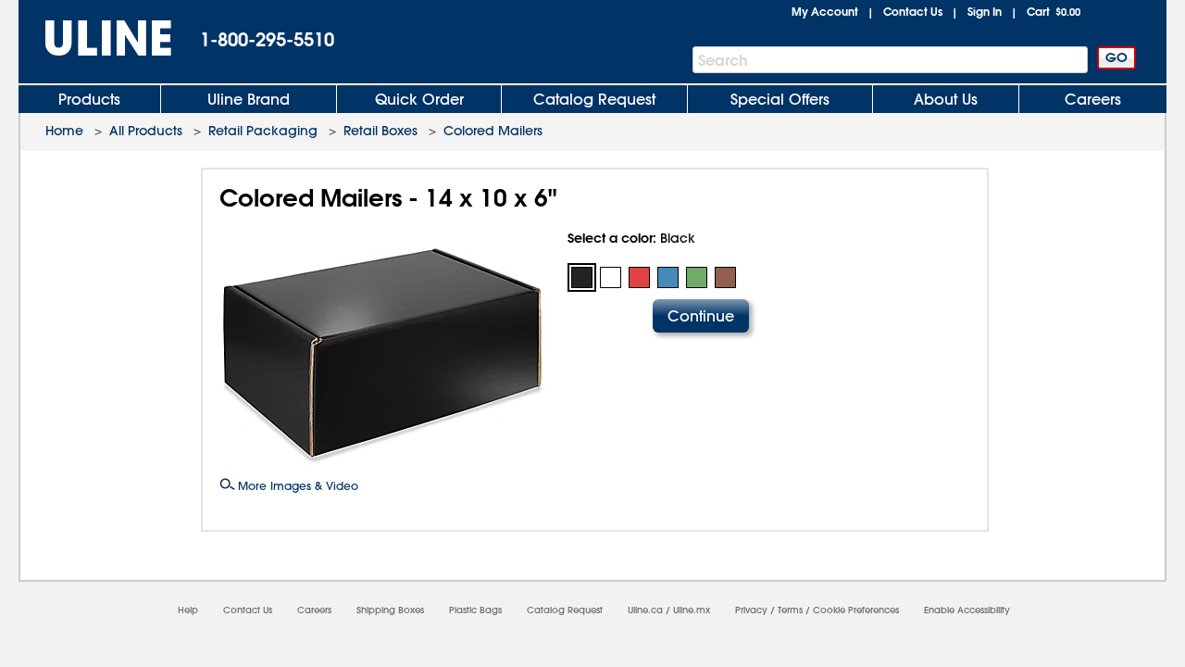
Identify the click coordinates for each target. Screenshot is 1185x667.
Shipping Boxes (390, 610)
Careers (1093, 99)
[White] (610, 277)
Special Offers (780, 99)
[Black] (582, 277)
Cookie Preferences (856, 610)
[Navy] (668, 277)
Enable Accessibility (967, 610)
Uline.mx (691, 610)
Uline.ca (645, 610)
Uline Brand (248, 99)
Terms (790, 610)
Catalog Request (594, 99)
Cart (1053, 11)
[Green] (696, 277)
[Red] (639, 277)
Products (89, 99)
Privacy (751, 610)
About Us (946, 99)
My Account (825, 11)
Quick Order (419, 99)
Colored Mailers (493, 130)
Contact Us (912, 11)
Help (188, 610)
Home (64, 130)
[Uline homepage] (95, 38)
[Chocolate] (725, 277)
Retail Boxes (380, 130)
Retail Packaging (263, 130)
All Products (145, 130)
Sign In (984, 11)
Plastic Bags (475, 610)
